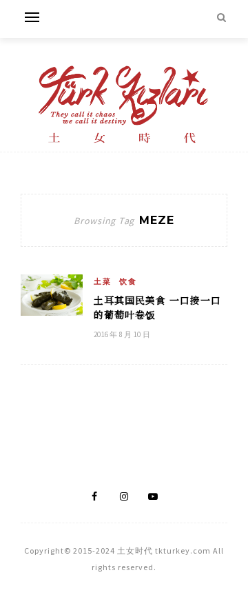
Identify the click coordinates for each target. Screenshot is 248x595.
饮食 (128, 281)
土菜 (103, 281)
